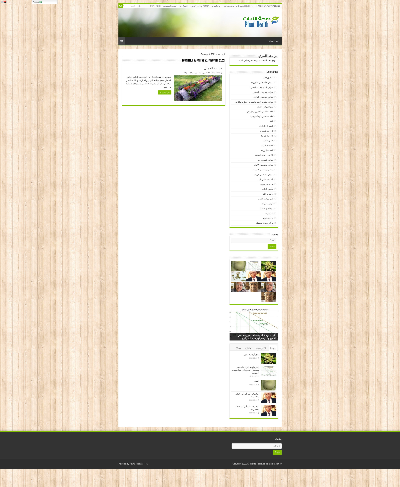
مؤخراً (272, 348)
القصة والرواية (267, 150)
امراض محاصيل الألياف (263, 165)
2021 (213, 54)
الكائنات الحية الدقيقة (264, 155)
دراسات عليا (268, 194)
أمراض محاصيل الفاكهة (263, 97)
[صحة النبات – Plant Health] (260, 22)
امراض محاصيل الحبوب (263, 170)
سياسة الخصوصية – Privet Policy (163, 6)
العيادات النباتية (266, 145)
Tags (238, 348)
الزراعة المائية (267, 136)
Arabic (36, 2)
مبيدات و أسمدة (266, 208)
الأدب (271, 121)
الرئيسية (221, 54)
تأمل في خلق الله (265, 179)
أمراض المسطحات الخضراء (261, 87)
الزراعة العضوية (266, 131)
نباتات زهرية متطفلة (264, 223)
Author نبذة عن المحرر (200, 6)
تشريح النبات (267, 189)
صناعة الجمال (213, 68)
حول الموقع (216, 6)
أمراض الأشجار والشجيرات (261, 82)
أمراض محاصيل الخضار (263, 92)
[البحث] (120, 6)
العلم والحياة (268, 140)
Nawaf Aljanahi (136, 464)
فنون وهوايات (193, 73)
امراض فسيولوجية (265, 160)
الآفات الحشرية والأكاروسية (261, 116)
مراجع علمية (268, 218)
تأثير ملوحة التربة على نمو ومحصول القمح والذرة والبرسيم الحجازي (245, 370)
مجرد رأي (269, 213)
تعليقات (248, 348)
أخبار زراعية (203, 73)
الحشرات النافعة (266, 126)
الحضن (256, 381)
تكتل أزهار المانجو (251, 354)
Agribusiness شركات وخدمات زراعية (238, 6)
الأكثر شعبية (261, 348)
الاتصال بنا (184, 6)
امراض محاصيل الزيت (263, 174)
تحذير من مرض (266, 184)
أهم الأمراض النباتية (265, 107)
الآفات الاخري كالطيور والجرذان (260, 111)
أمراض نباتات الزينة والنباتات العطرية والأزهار (254, 102)
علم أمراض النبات (265, 199)
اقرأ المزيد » (165, 92)
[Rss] (139, 6)
